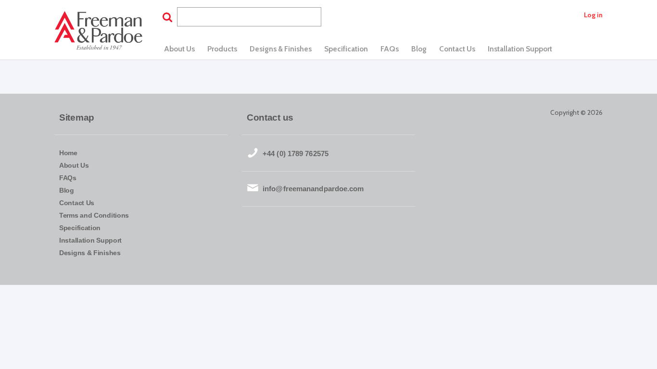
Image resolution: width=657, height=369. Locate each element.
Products (222, 48)
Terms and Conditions (94, 215)
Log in (593, 15)
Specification (346, 48)
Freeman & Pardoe (98, 31)
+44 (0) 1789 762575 (295, 153)
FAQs (389, 48)
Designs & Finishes (281, 48)
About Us (179, 48)
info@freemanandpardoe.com (313, 188)
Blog (419, 48)
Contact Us (457, 48)
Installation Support (520, 48)
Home (68, 153)
